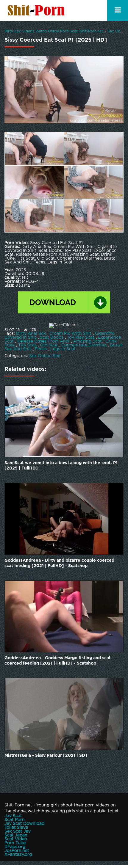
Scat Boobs (51, 337)
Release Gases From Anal (43, 341)
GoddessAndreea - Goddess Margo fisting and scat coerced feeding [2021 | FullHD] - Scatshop (57, 660)
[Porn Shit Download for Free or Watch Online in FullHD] (37, 10)
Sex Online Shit (45, 356)
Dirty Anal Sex (31, 333)
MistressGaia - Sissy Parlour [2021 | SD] (45, 755)
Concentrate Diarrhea (83, 345)
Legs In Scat (63, 349)
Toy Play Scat (80, 337)
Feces (41, 349)
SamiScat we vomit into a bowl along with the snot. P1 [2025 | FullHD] (61, 465)
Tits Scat (27, 345)
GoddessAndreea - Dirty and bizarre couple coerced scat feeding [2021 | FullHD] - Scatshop (59, 563)
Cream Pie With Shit (70, 333)
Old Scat (49, 345)
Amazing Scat (87, 341)
